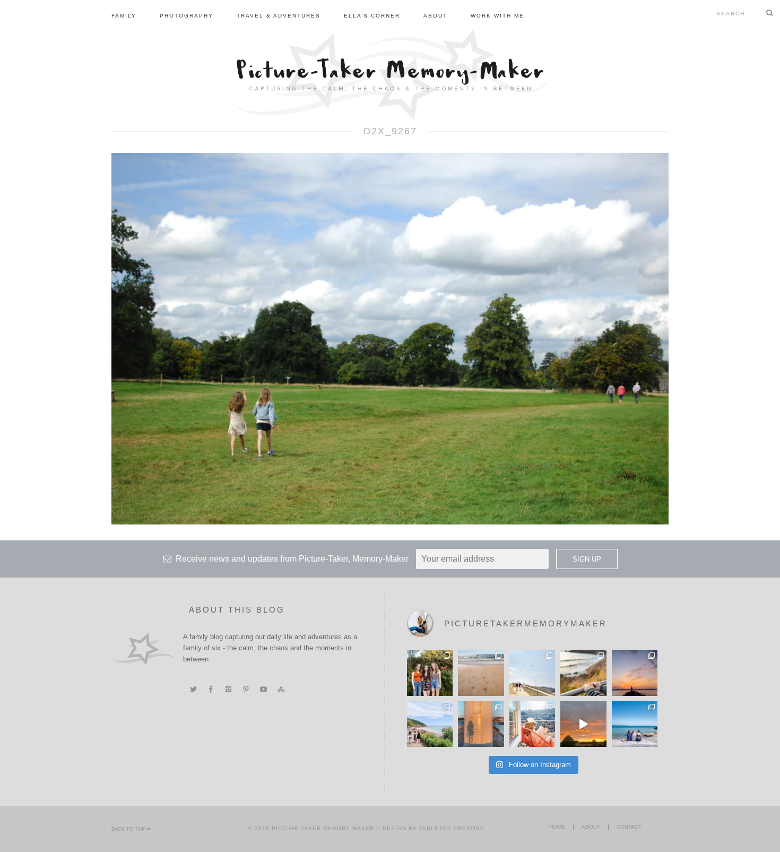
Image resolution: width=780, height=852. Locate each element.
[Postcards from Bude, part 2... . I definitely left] (481, 672)
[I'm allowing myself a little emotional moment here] (430, 672)
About (435, 16)
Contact (629, 827)
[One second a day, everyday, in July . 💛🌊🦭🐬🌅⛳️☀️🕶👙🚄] (583, 724)
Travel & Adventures (278, 16)
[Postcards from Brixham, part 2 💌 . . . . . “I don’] (430, 724)
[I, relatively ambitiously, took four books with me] (532, 724)
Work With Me (497, 16)
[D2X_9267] (390, 338)
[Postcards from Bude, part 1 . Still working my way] (532, 672)
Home (557, 827)
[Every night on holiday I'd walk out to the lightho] (481, 724)
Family (123, 16)
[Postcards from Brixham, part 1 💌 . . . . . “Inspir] (634, 724)
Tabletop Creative (451, 828)
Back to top (128, 829)
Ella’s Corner (372, 16)
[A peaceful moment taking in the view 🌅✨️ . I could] (583, 672)
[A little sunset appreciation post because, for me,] (634, 672)
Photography (186, 16)
